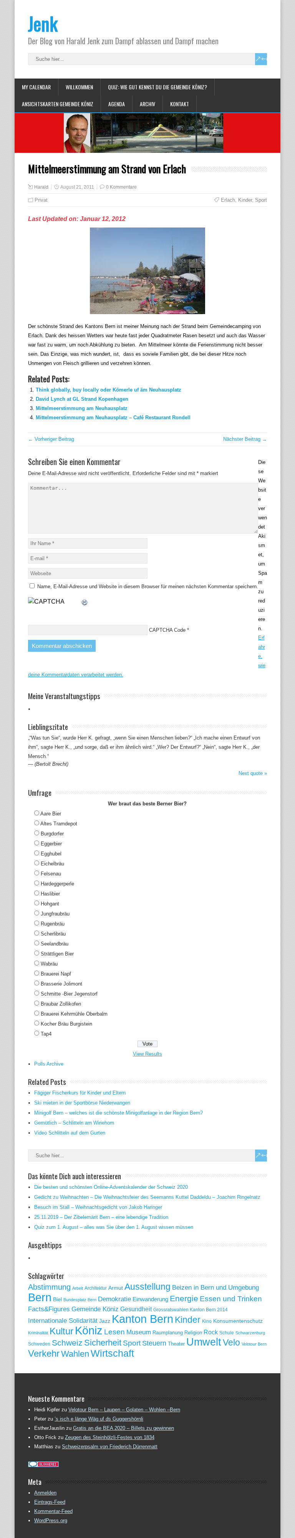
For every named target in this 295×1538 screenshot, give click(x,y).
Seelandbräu (54, 944)
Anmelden (45, 1493)
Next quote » (253, 773)
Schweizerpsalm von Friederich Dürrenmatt (109, 1446)
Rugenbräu (53, 924)
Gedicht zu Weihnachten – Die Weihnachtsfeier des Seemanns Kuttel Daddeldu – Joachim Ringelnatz (147, 1197)
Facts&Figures (49, 1309)
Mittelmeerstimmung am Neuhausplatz (82, 408)
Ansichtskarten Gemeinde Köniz (57, 104)
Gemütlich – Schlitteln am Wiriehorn (74, 1123)
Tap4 (46, 1034)
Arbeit (77, 1288)
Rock (211, 1332)
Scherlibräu (53, 934)
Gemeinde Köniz (95, 1309)
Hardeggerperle (57, 884)
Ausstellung (147, 1287)
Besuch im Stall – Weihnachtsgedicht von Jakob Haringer (98, 1207)
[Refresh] (85, 601)
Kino (207, 1321)
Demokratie (114, 1299)
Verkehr (44, 1354)
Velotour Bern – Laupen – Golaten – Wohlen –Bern (124, 1409)
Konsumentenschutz (238, 1321)
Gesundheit (136, 1309)
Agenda (116, 104)
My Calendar (36, 87)
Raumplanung (167, 1332)
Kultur (61, 1331)
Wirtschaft (112, 1353)
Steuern (154, 1343)
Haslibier (50, 894)
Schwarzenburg (250, 1332)
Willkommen (79, 87)
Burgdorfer (52, 834)
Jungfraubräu (55, 914)
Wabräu (49, 964)
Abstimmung (49, 1287)
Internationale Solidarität (63, 1320)
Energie (184, 1298)
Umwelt (203, 1342)
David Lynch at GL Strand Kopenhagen (82, 399)
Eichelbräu (52, 864)
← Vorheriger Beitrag (51, 439)
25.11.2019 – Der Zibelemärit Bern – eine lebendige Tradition (101, 1217)
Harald (41, 187)
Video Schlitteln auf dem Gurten (69, 1133)
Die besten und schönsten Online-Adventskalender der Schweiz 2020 (111, 1187)
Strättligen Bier (57, 954)
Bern (39, 1297)
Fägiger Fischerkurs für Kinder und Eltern (80, 1093)
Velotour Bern (254, 1344)
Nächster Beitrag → (245, 439)
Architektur (96, 1288)
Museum (138, 1332)
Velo (231, 1342)
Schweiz (67, 1342)
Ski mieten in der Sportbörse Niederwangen (82, 1103)
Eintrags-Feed (49, 1502)
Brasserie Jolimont (61, 984)
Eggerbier (51, 844)
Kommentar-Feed (53, 1511)
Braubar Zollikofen (61, 1004)
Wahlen (75, 1354)
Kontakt (179, 104)
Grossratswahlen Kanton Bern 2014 (190, 1309)
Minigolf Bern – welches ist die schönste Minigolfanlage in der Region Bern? (118, 1113)
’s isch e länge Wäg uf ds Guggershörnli (99, 1419)
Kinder (245, 200)
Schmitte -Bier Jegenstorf (69, 994)
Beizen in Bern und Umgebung (215, 1287)
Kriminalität (38, 1332)
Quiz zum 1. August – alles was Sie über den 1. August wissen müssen (113, 1227)
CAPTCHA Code (167, 630)
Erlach (228, 200)
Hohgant (50, 904)
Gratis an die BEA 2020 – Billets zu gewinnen (123, 1428)
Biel (57, 1299)
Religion (193, 1332)
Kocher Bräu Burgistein (66, 1024)
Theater (176, 1344)
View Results (147, 1054)
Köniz (89, 1330)
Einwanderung (150, 1299)
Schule (226, 1332)
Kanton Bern (142, 1319)
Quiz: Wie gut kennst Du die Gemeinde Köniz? (157, 87)
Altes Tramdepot (58, 824)
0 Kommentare (121, 187)
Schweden (39, 1344)
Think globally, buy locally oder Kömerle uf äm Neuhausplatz (108, 390)
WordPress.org (50, 1520)
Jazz (104, 1321)
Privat (41, 200)
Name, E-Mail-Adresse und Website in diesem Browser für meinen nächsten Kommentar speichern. (147, 586)
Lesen (114, 1332)
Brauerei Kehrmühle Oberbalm (74, 1014)
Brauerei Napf (56, 974)
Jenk (43, 23)
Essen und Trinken (231, 1299)
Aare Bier (50, 814)
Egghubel (51, 854)
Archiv (147, 104)
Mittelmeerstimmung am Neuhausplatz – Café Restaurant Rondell (113, 417)
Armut (115, 1288)
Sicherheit (102, 1342)
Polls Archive (48, 1064)
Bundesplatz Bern (79, 1299)
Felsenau (51, 874)
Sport (261, 200)
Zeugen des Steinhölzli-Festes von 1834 (109, 1437)
